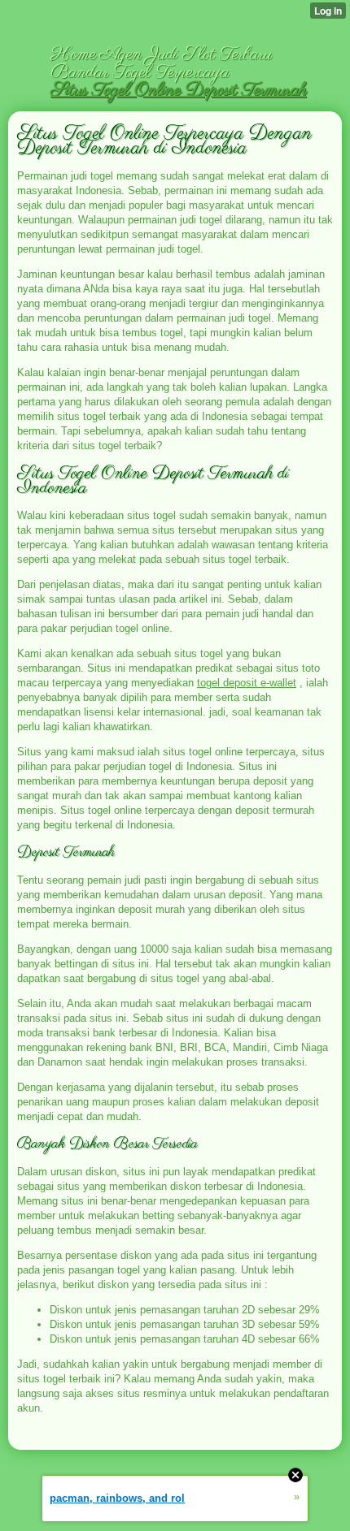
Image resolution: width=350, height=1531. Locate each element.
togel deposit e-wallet (246, 683)
